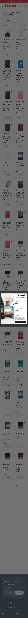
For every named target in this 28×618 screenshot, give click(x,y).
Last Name (16, 303)
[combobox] (16, 312)
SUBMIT (20, 322)
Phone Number (17, 310)
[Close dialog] (25, 295)
